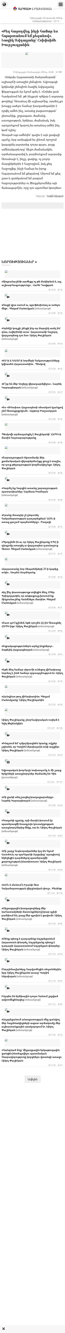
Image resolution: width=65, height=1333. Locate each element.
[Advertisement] (32, 1329)
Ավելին (33, 1079)
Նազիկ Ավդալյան (55, 196)
